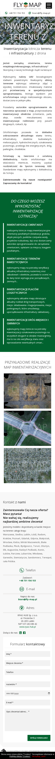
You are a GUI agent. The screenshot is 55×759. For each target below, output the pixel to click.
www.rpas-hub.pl (27, 626)
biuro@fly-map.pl (41, 13)
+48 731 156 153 (17, 13)
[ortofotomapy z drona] (27, 5)
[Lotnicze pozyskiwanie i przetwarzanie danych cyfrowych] (7, 751)
